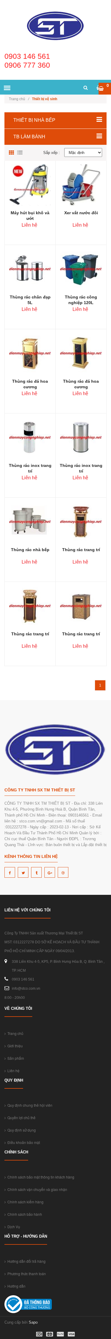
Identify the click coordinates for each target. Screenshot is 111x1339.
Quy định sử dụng (21, 1129)
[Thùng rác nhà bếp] (30, 521)
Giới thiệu (14, 1045)
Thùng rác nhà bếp (30, 549)
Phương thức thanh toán (26, 1273)
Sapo (33, 1322)
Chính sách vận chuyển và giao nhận (36, 1189)
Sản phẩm (15, 1058)
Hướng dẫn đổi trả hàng (26, 1261)
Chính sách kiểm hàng (25, 1201)
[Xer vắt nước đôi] (81, 184)
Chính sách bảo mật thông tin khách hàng (40, 1176)
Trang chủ (19, 99)
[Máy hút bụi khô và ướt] (30, 184)
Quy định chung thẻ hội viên (29, 1105)
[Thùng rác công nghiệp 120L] (81, 269)
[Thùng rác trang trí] (81, 521)
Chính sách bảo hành (24, 1214)
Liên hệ (13, 1070)
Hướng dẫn (15, 1285)
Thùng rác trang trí (81, 549)
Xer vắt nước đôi (81, 212)
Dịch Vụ (13, 1226)
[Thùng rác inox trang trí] (30, 437)
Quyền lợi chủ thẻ (21, 1117)
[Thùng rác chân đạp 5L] (30, 269)
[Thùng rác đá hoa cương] (30, 353)
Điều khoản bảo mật (23, 1142)
